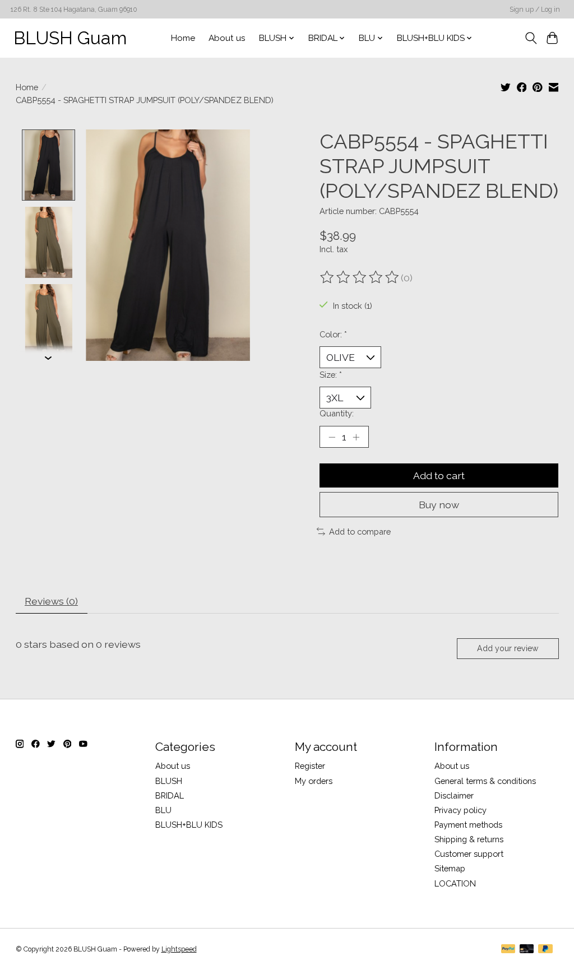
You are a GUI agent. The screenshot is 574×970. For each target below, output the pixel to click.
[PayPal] (508, 949)
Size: (331, 374)
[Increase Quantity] (356, 437)
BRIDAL (169, 795)
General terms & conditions (485, 781)
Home (183, 38)
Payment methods (468, 824)
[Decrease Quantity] (332, 437)
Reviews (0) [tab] (51, 601)
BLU (163, 810)
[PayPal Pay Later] (545, 949)
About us (227, 38)
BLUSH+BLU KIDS (189, 824)
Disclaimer (454, 795)
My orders (313, 781)
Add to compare (360, 531)
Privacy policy (460, 810)
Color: (333, 334)
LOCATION (455, 883)
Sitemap (449, 868)
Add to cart (439, 475)
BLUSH (168, 781)
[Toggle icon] (530, 38)
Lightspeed (179, 949)
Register (310, 766)
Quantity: (337, 413)
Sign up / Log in (535, 9)
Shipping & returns (468, 839)
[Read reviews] (360, 277)
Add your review (507, 648)
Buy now (439, 504)
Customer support (468, 853)
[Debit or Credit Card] (527, 949)
